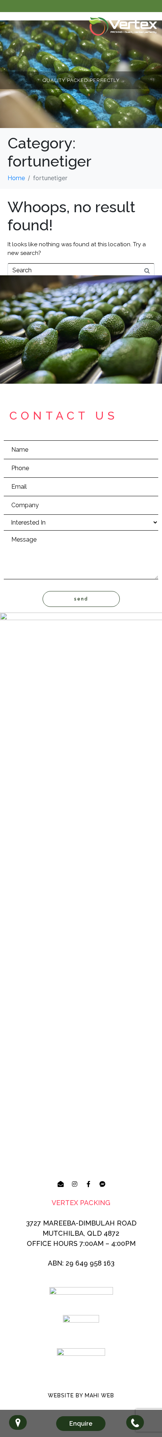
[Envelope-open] (61, 1184)
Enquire (80, 1423)
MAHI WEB (99, 1395)
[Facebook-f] (89, 1184)
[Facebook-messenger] (102, 1184)
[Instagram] (75, 1184)
